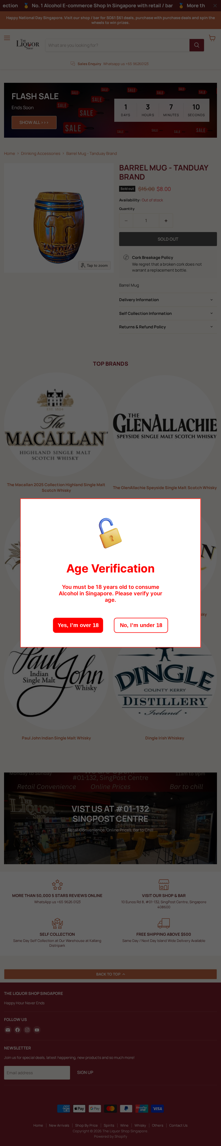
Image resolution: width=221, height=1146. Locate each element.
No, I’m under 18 (141, 625)
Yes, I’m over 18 (78, 625)
